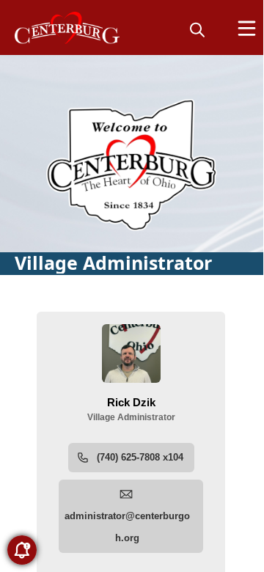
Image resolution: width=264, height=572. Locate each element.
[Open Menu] (246, 28)
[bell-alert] (22, 550)
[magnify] (197, 29)
